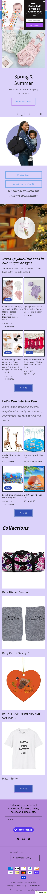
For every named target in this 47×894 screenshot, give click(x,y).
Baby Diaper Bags (13, 592)
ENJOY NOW (34, 25)
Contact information (32, 890)
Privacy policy (34, 886)
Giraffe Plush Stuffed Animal (11, 456)
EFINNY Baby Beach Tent (33, 496)
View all (23, 387)
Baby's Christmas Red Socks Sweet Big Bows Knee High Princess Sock (34, 363)
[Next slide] (29, 114)
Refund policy (21, 886)
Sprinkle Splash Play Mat (33, 456)
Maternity (8, 778)
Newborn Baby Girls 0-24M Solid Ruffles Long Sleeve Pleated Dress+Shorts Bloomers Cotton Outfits (12, 313)
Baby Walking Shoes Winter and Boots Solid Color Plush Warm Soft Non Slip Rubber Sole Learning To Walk (12, 366)
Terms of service (16, 890)
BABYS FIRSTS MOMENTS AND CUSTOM (21, 715)
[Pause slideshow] (42, 114)
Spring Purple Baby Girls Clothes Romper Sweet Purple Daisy (33, 309)
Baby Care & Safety (14, 653)
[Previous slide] (17, 114)
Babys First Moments (23, 183)
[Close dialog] (44, 1)
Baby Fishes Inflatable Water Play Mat (12, 496)
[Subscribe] (38, 819)
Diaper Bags (23, 174)
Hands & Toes (22, 882)
